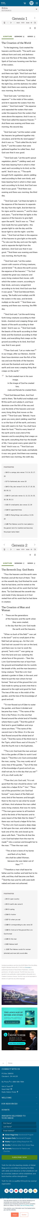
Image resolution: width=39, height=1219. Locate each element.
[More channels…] (35, 1191)
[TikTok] (26, 1191)
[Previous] (8, 23)
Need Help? (6, 1089)
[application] (19, 23)
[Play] (11, 23)
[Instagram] (21, 1191)
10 (22, 864)
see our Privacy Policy (26, 1205)
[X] (6, 1191)
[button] (35, 28)
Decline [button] (24, 1215)
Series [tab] (31, 37)
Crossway (28, 967)
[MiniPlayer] (35, 23)
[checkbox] (19, 1143)
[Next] (14, 23)
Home (10, 1063)
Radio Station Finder (9, 1092)
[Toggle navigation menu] (37, 3)
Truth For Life (3, 2)
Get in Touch (6, 1086)
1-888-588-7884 (17, 1082)
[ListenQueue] (4, 23)
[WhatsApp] (30, 1191)
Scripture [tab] (7, 37)
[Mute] (31, 23)
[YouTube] (16, 1191)
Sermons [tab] (19, 37)
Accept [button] (15, 1215)
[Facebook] (11, 1191)
